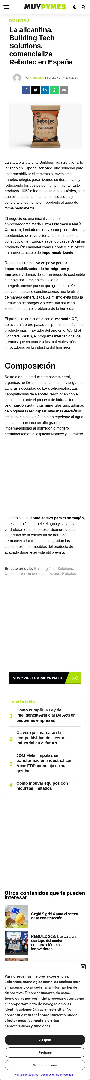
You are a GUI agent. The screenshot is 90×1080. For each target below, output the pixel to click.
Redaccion (37, 77)
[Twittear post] (35, 90)
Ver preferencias (45, 1065)
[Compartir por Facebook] (26, 90)
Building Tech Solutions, (59, 162)
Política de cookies (26, 1074)
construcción (15, 241)
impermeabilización (44, 573)
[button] (83, 966)
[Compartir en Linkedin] (45, 90)
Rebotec (69, 573)
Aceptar (45, 1040)
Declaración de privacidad (56, 1074)
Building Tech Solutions (53, 569)
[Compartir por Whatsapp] (54, 90)
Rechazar (45, 1052)
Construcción (15, 573)
